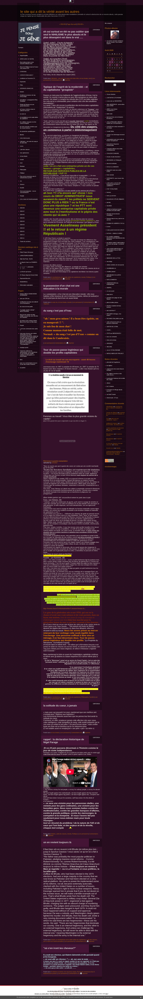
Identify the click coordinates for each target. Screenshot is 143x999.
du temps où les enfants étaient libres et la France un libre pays (28, 321)
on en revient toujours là (57, 842)
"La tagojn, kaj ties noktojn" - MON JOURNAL (27, 310)
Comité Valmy (110, 131)
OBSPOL (109, 287)
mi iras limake (23, 156)
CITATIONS (23, 71)
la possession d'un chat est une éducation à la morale (61, 287)
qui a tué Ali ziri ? (111, 310)
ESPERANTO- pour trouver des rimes (115, 179)
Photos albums (111, 28)
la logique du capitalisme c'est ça (115, 223)
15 (121, 62)
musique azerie (24, 347)
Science (22, 184)
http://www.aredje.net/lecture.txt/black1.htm (57, 556)
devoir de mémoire (112, 163)
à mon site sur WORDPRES (114, 101)
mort (21, 163)
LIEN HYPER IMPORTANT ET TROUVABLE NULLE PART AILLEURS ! (115, 250)
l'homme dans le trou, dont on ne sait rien (115, 219)
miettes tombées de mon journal (115, 264)
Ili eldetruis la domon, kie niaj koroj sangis (27, 95)
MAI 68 (108, 254)
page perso (110, 294)
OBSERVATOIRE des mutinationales (112, 283)
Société (22, 187)
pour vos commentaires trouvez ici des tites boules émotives (28, 363)
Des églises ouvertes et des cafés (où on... (114, 374)
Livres (21, 146)
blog (107, 993)
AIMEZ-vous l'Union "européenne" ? (112, 109)
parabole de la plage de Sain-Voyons (114, 298)
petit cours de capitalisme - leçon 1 (112, 419)
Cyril (107, 418)
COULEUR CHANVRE (113, 153)
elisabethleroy (23, 281)
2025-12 (22, 234)
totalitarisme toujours (111, 423)
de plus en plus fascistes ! (114, 156)
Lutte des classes (25, 149)
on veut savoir (110, 291)
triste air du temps (111, 340)
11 (112, 62)
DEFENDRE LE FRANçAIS (114, 160)
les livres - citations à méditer (114, 233)
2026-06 (22, 214)
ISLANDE (109, 205)
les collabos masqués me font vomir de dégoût (28, 122)
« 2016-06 (62, 24)
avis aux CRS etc (24, 298)
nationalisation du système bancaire (114, 275)
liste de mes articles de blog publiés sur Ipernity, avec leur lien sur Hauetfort (29, 316)
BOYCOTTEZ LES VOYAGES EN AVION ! (115, 117)
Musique (22, 166)
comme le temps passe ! (26, 75)
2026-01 (22, 231)
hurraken (54, 463)
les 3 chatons (110, 386)
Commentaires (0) (56, 80)
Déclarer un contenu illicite (42, 993)
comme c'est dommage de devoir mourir (116, 135)
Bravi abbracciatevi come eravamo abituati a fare (27, 63)
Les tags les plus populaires (88, 991)
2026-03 (22, 224)
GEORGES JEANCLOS (26, 88)
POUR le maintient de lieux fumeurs (114, 306)
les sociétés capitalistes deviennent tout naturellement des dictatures (116, 238)
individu (116, 444)
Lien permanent (77, 302)
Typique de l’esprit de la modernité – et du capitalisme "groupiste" (65, 88)
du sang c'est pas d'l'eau (57, 310)
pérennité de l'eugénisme (113, 362)
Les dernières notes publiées (72, 991)
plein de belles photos (112, 302)
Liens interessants (25, 138)
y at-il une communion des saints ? (29, 329)
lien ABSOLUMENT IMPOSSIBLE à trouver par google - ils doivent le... (116, 244)
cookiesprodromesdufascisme (114, 451)
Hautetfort (76, 988)
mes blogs (109, 261)
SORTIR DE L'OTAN (112, 326)
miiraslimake (109, 406)
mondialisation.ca (111, 268)
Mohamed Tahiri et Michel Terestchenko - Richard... (113, 453)
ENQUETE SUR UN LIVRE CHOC (114, 171)
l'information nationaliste (26, 285)
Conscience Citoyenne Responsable (113, 144)
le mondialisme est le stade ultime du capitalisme (29, 118)
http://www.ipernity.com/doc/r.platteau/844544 (61, 597)
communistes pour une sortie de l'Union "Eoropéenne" (115, 140)
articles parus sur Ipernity (27, 59)
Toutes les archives (25, 241)
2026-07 (22, 211)
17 (110, 65)
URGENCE (110, 343)
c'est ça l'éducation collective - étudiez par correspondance (115, 122)
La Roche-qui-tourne (25, 271)
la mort (108, 226)
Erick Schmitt (110, 175)
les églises (109, 365)
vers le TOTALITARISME (113, 350)
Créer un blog (67, 988)
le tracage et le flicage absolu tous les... (114, 390)
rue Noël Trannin (111, 394)
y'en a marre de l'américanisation (29, 199)
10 (110, 62)
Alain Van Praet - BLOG (26, 259)
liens (21, 359)
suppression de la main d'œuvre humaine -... (115, 369)
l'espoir (22, 325)
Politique (22, 173)
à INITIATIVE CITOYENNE (114, 97)
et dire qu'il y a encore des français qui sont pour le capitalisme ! (114, 184)
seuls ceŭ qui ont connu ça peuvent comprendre (114, 322)
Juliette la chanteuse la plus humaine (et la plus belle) (114, 209)
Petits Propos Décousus (26, 252)
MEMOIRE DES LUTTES (113, 258)
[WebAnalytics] (71, 2)
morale (22, 159)
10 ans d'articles (111, 94)
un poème (22, 367)
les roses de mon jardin (26, 306)
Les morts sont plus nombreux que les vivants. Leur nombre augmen (115, 42)
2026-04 (22, 221)
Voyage (22, 195)
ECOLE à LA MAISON (113, 166)
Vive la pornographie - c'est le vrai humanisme (28, 191)
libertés (22, 134)
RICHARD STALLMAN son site (115, 318)
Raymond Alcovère (25, 278)
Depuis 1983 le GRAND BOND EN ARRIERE (28, 294)
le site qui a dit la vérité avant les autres (49, 11)
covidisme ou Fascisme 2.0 (27, 78)
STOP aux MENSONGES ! (114, 333)
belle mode (109, 113)
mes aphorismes (24, 153)
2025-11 (22, 238)
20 (117, 65)
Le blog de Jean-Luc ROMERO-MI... (28, 263)
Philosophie (23, 169)
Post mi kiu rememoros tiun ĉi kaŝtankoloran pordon (28, 177)
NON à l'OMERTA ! (112, 279)
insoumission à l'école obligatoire (115, 199)
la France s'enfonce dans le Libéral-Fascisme (27, 110)
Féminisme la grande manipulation (55, 461)
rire (21, 181)
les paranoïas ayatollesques (27, 131)
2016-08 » (80, 24)
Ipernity (109, 202)
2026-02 (22, 228)
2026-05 (22, 218)
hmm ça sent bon (111, 195)
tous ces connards (112, 336)
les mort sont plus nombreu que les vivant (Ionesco (28, 127)
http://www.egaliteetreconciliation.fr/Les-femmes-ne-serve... (66, 693)
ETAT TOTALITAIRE (112, 189)
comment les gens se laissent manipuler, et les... (114, 408)
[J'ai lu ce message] (141, 997)
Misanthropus (110, 434)
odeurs (108, 383)
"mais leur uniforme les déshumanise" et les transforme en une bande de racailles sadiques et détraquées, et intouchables (28, 353)
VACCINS (109, 346)
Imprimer (67, 80)
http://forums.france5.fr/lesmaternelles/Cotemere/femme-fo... (64, 608)
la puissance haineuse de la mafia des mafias (116, 379)
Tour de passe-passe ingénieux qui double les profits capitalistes (63, 351)
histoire (22, 91)
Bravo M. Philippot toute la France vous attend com (29, 67)
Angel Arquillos (24, 55)
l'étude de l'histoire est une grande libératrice (27, 105)
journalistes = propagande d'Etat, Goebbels (29, 100)
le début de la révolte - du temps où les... (115, 424)
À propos (20, 47)
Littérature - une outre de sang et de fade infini (29, 142)
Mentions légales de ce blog (57, 993)
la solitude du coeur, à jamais (60, 705)
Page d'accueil (71, 24)
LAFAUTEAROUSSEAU (26, 255)
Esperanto (23, 81)
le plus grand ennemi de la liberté (115, 230)
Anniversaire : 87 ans (112, 397)
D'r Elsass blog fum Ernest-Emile (29, 275)
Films (21, 85)
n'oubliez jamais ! (111, 271)
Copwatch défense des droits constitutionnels (114, 149)
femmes (109, 192)
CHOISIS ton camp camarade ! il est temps (115, 127)
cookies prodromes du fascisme (115, 428)
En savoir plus (108, 997)
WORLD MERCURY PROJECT (115, 353)
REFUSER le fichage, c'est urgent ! (114, 314)
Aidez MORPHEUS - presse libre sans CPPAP (115, 105)
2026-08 (22, 208)
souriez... (109, 330)
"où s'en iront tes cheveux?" (59, 948)
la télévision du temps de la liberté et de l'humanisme (29, 302)
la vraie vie (23, 114)
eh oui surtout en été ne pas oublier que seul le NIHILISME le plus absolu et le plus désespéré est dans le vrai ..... (66, 34)
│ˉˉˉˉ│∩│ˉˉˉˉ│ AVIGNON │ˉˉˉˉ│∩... (26, 267)
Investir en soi (110, 448)
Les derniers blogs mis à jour (55, 991)
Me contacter (108, 23)
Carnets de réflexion (111, 412)
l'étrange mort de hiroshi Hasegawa (113, 214)
